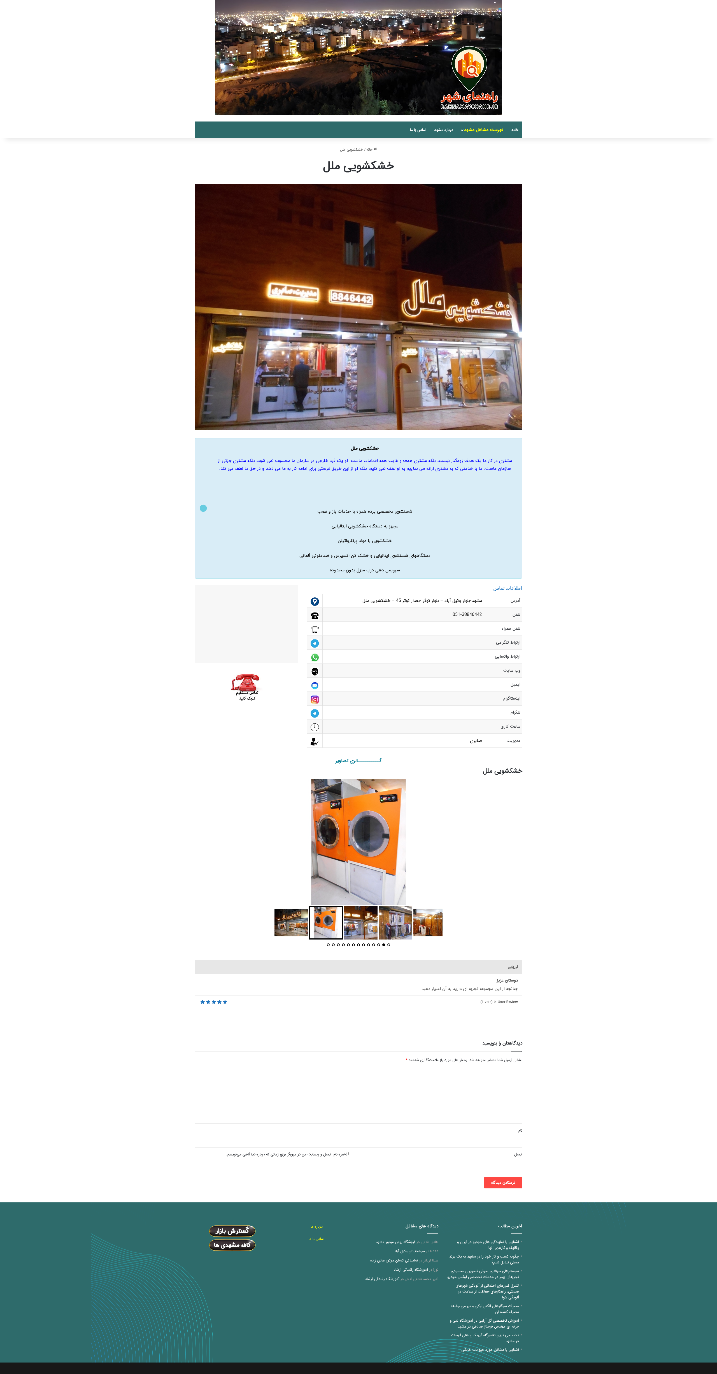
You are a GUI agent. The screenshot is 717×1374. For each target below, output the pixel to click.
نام (520, 1131)
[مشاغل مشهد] (515, 118)
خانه (514, 130)
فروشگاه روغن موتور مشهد (395, 1242)
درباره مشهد (443, 130)
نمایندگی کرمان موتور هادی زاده (394, 1260)
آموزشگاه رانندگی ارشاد (411, 1270)
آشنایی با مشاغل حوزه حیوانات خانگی (490, 1350)
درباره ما (317, 1227)
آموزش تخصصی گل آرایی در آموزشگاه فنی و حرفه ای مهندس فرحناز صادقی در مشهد (484, 1323)
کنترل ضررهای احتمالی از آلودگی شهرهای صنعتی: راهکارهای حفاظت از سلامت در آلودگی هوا (487, 1291)
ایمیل (518, 1154)
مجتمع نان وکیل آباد (409, 1251)
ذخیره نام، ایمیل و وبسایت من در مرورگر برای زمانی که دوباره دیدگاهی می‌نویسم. (286, 1154)
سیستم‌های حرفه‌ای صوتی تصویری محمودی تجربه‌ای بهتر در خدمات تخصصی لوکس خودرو (483, 1274)
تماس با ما (418, 130)
